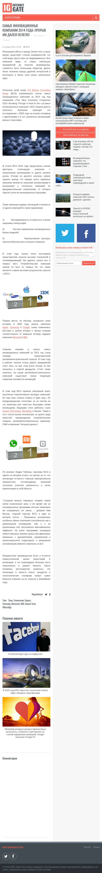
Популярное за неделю (75, 129)
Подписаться (88, 263)
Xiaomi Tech (30, 603)
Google (26, 327)
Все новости (39, 35)
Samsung (14, 327)
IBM (25, 337)
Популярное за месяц (75, 135)
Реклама (96, 847)
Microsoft (17, 337)
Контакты (87, 847)
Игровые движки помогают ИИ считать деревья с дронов (83, 197)
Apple (5, 327)
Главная (6, 40)
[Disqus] (26, 796)
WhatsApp (27, 411)
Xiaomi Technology (12, 411)
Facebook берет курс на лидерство (25, 654)
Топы (10, 600)
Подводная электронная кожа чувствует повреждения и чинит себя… (75, 180)
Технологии (19, 600)
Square (28, 600)
